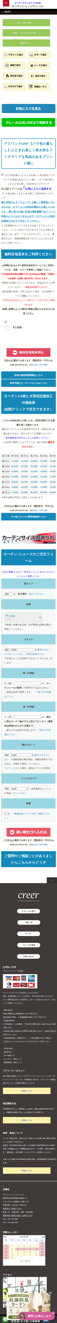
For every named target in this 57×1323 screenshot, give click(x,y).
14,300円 (53, 461)
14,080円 (34, 461)
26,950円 (53, 466)
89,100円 (34, 492)
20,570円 (24, 466)
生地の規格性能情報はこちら (28, 375)
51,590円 (34, 477)
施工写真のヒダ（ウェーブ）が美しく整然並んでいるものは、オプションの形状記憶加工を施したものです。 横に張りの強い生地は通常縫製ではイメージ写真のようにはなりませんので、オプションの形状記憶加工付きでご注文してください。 (28, 211)
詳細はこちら (26, 1091)
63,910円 (34, 482)
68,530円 (24, 492)
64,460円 (43, 482)
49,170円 (24, 482)
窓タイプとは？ (36, 594)
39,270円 (34, 472)
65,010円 (53, 482)
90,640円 (53, 492)
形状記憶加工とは (35, 654)
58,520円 (24, 487)
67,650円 (14, 492)
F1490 (12, 616)
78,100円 (53, 487)
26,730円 (43, 466)
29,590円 (14, 472)
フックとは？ (19, 793)
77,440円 (43, 487)
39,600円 (43, 472)
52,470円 (53, 477)
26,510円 (34, 466)
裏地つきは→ (44, 650)
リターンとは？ (12, 768)
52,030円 (43, 477)
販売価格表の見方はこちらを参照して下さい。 (29, 438)
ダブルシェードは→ (14, 654)
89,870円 (43, 492)
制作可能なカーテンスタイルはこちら (28, 383)
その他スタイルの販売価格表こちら (28, 517)
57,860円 (14, 487)
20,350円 (14, 466)
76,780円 (34, 487)
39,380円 (14, 477)
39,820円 (24, 477)
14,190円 (43, 461)
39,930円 (53, 472)
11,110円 (14, 461)
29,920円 (24, 472)
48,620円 (14, 482)
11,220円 (24, 461)
